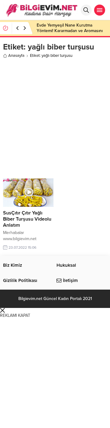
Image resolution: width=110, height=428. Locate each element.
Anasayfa (16, 55)
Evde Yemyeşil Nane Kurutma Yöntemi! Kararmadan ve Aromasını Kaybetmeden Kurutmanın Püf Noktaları (70, 33)
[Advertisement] (55, 117)
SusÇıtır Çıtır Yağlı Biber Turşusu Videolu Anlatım (27, 219)
